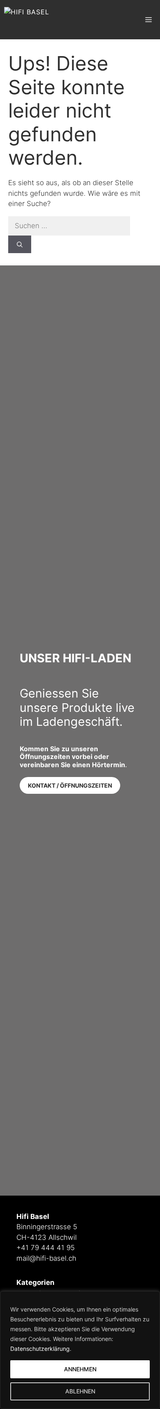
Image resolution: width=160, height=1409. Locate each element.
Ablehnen (80, 1391)
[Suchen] (19, 244)
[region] (80, 1350)
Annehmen (80, 1369)
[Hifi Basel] (26, 19)
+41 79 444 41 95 (45, 1248)
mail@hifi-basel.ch (46, 1258)
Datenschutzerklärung (40, 1348)
